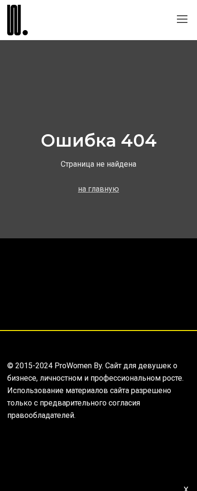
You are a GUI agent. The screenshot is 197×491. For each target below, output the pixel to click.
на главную (98, 188)
